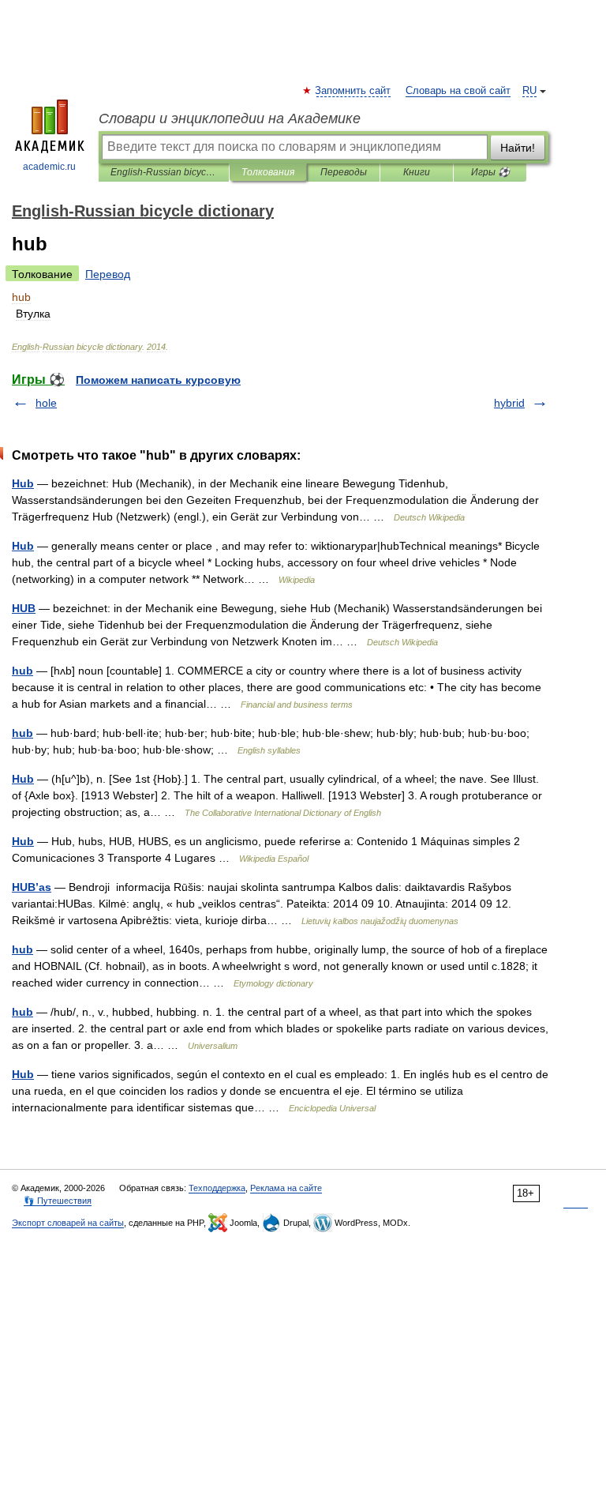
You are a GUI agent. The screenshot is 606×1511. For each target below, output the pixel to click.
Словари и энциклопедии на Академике (230, 118)
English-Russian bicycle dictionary (163, 172)
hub (22, 670)
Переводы (343, 172)
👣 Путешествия (58, 1200)
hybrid (509, 403)
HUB (24, 608)
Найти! (517, 147)
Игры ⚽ (490, 172)
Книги (416, 172)
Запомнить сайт (353, 90)
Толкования (267, 172)
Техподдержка (217, 1188)
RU (529, 90)
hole (46, 403)
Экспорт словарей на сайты (68, 1222)
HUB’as (31, 887)
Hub (23, 483)
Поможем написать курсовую (158, 380)
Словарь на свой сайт (458, 90)
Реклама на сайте (286, 1188)
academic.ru (49, 166)
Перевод (107, 274)
